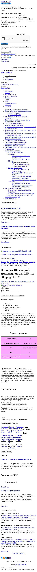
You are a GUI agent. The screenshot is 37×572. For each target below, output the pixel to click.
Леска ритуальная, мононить (14, 123)
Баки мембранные (10, 198)
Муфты (10, 161)
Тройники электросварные (21, 186)
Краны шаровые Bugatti (12, 197)
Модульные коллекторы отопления (16, 142)
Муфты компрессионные (20, 163)
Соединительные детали (12, 151)
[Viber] (10, 558)
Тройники (11, 181)
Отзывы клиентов (10, 103)
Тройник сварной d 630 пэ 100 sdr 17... (19, 438)
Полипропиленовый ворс (13, 121)
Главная (3, 262)
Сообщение (21, 34)
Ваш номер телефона (25, 19)
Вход (6, 77)
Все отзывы (4, 551)
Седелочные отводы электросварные (24, 180)
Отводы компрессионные (20, 169)
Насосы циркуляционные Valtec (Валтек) (21, 193)
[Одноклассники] (4, 558)
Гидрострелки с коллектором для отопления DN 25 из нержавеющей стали (20, 134)
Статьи (7, 99)
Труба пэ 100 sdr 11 (14, 113)
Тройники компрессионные (21, 183)
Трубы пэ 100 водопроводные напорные (18, 111)
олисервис (5, 60)
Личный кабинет (10, 76)
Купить (12, 258)
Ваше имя (22, 15)
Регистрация (9, 79)
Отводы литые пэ (18, 171)
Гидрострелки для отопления (14, 125)
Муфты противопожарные (20, 164)
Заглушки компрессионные (21, 156)
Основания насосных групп (14, 145)
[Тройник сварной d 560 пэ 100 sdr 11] (4, 432)
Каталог (7, 93)
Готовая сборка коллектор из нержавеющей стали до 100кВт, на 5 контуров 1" (17, 528)
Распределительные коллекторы (15, 140)
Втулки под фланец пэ (15, 152)
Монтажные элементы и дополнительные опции (20, 147)
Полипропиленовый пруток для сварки (17, 120)
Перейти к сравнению (8, 54)
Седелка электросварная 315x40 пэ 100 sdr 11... (17, 255)
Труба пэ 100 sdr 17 (14, 115)
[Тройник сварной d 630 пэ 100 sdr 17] (19, 432)
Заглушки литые (17, 157)
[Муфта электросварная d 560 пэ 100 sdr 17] (13, 432)
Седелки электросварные (20, 178)
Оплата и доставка (11, 96)
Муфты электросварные (20, 166)
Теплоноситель (9, 149)
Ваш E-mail (4, 24)
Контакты (8, 105)
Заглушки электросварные (20, 159)
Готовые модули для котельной (15, 144)
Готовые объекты (10, 94)
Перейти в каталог (19, 260)
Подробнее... (5, 487)
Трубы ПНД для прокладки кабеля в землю (16, 459)
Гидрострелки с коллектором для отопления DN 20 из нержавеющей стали (20, 138)
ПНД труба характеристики (10, 490)
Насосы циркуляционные (13, 188)
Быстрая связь (6, 3)
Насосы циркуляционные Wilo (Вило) (20, 195)
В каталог (8, 106)
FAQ (6, 101)
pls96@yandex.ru (6, 72)
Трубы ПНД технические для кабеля (16, 110)
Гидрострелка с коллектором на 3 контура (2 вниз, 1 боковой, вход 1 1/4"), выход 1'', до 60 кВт (18, 516)
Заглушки (11, 154)
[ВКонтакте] (1, 558)
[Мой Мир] (6, 558)
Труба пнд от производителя (10, 208)
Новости (7, 98)
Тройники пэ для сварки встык (22, 185)
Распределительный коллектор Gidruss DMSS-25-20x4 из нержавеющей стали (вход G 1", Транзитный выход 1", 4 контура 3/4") (18, 541)
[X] (8, 558)
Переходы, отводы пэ (15, 168)
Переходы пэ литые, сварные (21, 176)
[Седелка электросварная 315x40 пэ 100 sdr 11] (16, 251)
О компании (9, 91)
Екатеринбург (5, 88)
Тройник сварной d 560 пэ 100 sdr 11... (4, 438)
